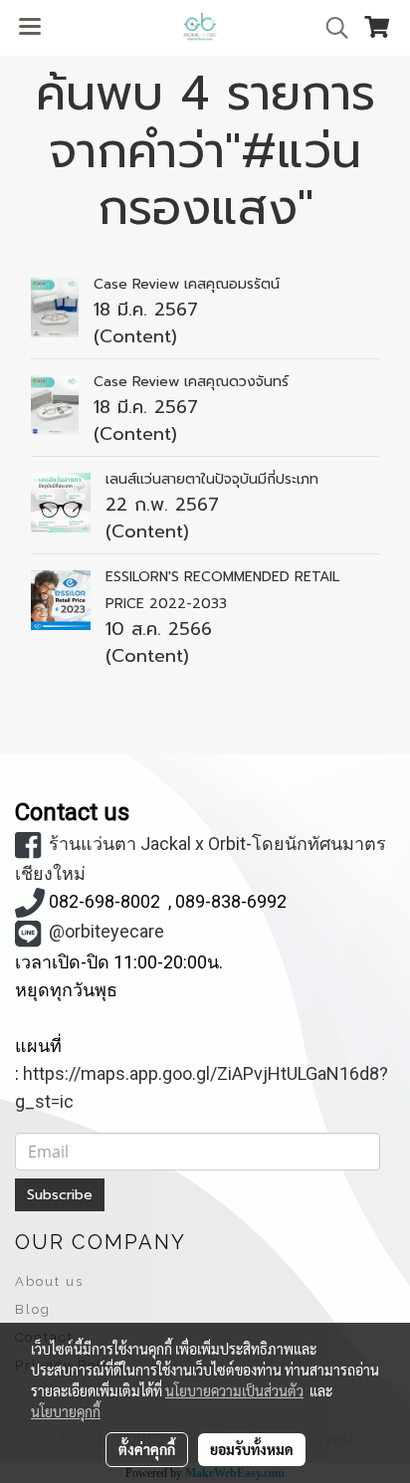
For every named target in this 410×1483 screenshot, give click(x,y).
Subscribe (60, 1194)
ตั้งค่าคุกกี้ (146, 1449)
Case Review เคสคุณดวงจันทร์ (191, 381)
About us (49, 1281)
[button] (330, 28)
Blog (33, 1309)
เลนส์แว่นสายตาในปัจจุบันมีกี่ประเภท (211, 479)
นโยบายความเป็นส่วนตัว (234, 1390)
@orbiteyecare (106, 931)
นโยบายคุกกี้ (66, 1411)
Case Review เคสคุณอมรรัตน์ (187, 284)
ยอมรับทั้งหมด (252, 1449)
